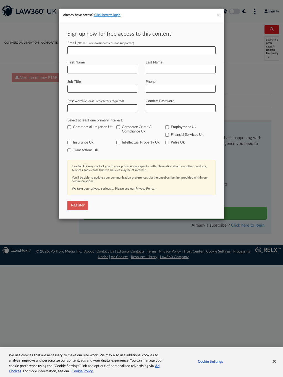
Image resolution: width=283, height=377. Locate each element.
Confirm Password (160, 101)
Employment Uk (183, 127)
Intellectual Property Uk (141, 142)
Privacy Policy (144, 188)
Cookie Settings (210, 361)
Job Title (74, 82)
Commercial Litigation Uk (93, 127)
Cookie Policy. (83, 371)
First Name (76, 62)
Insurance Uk (83, 142)
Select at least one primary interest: (95, 120)
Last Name (154, 62)
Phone (151, 82)
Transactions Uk (85, 150)
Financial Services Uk (187, 135)
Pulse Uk (178, 142)
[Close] (274, 361)
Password (95, 101)
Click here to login (107, 15)
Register (78, 205)
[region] (141, 362)
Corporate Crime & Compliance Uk (137, 129)
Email (100, 43)
